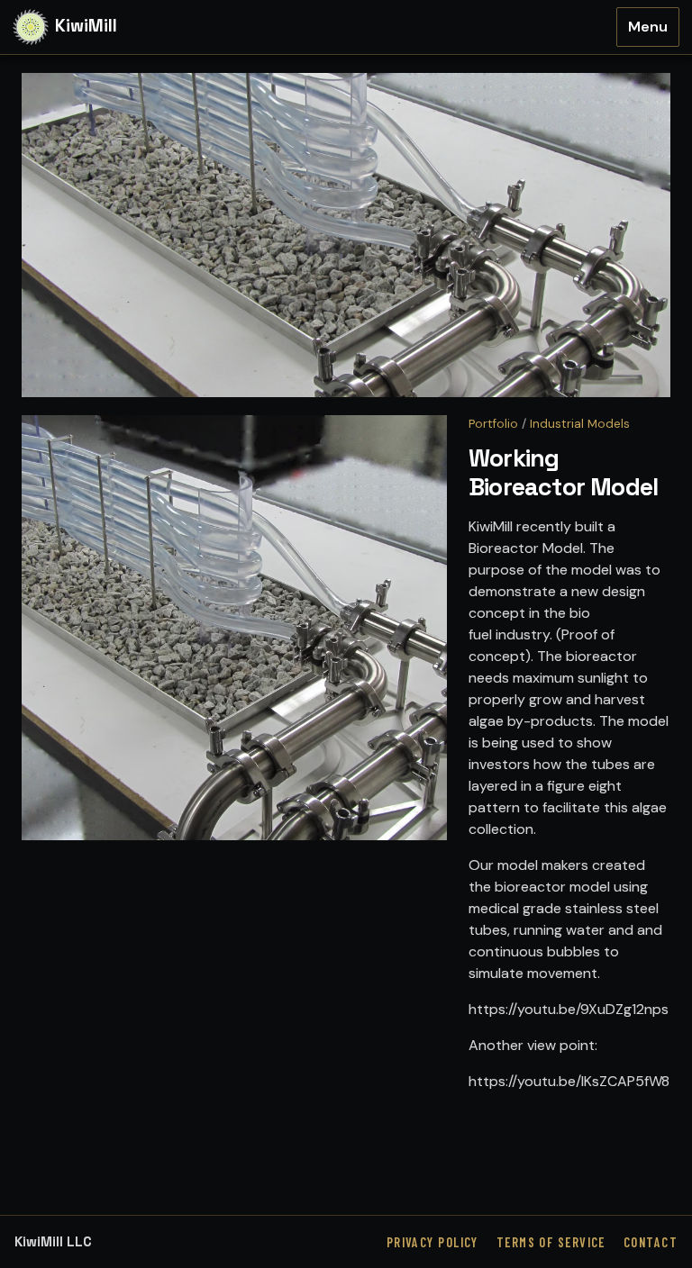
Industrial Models (580, 423)
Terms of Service (551, 1242)
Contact (651, 1242)
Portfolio (493, 423)
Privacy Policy (432, 1242)
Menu (648, 26)
